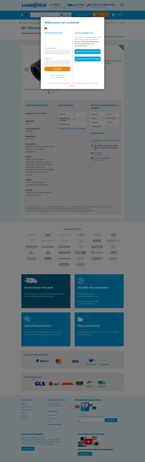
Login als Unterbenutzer (57, 75)
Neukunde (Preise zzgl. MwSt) (88, 51)
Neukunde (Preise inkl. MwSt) (87, 59)
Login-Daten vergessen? (57, 77)
